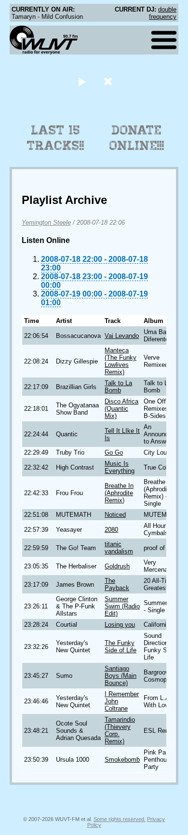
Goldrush (117, 566)
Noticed (115, 514)
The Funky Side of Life (120, 646)
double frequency (162, 13)
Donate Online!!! (136, 137)
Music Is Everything (119, 467)
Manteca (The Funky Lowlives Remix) (120, 361)
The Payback (117, 584)
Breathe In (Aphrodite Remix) (119, 493)
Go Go (114, 452)
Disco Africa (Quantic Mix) (121, 408)
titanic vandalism (119, 547)
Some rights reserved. (120, 819)
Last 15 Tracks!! (55, 137)
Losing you (120, 624)
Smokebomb (122, 759)
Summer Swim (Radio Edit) (122, 606)
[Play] (82, 81)
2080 (111, 529)
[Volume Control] (109, 81)
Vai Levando (122, 335)
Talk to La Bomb (118, 386)
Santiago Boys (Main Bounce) (120, 676)
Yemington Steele (46, 222)
